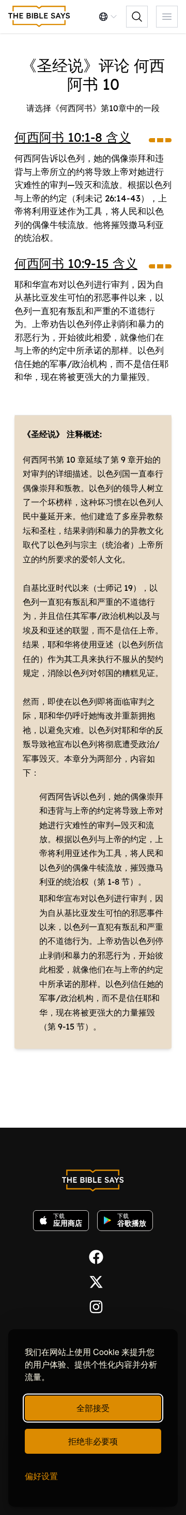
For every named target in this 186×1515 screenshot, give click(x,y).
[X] (93, 1280)
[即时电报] (93, 1305)
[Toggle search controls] (137, 17)
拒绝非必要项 (93, 1441)
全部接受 (93, 1408)
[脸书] (93, 1255)
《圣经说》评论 (75, 65)
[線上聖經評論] (39, 16)
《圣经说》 (43, 434)
